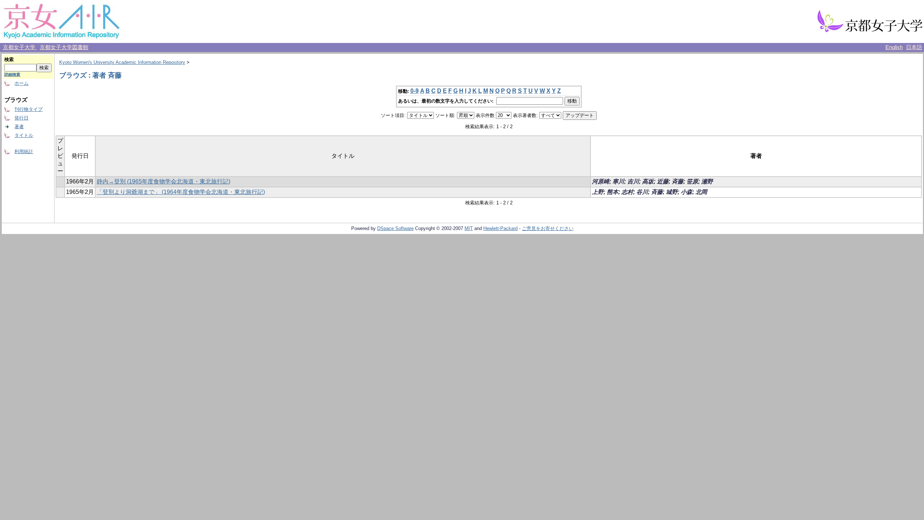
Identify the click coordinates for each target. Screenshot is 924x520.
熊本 (612, 192)
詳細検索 (12, 74)
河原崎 (600, 181)
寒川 (618, 181)
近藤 (662, 181)
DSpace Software (395, 228)
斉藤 (677, 181)
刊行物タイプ (28, 109)
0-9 (414, 91)
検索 (9, 59)
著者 (19, 126)
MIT (469, 228)
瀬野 (707, 181)
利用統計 (23, 151)
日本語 (914, 47)
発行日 (21, 118)
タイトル (23, 135)
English (894, 47)
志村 (627, 192)
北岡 (701, 192)
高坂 (648, 181)
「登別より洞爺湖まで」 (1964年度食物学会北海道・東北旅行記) (181, 192)
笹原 (692, 181)
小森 (686, 192)
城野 (671, 192)
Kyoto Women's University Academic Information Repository (122, 62)
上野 (597, 192)
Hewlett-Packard (500, 228)
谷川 (642, 192)
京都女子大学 (20, 47)
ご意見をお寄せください (548, 228)
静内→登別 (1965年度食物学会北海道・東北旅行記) (163, 181)
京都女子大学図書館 (64, 47)
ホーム (21, 83)
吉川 (633, 181)
